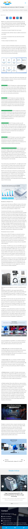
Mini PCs (3, 21)
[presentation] (3, 486)
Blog (7, 10)
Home (4, 10)
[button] (7, 18)
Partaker (3, 424)
